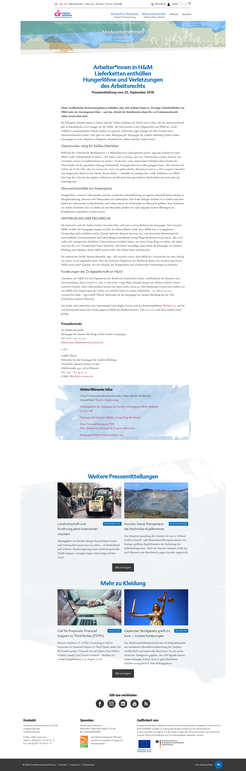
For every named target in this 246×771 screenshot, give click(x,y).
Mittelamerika (76, 4)
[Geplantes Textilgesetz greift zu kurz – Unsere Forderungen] (156, 607)
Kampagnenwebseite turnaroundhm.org (101, 434)
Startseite (58, 23)
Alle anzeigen (123, 567)
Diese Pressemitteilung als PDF (97, 424)
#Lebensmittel (112, 524)
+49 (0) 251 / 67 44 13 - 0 (42, 740)
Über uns (89, 4)
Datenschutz (89, 765)
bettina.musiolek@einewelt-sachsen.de (82, 342)
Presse (109, 4)
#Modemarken (100, 23)
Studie (99, 399)
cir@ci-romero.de (38, 737)
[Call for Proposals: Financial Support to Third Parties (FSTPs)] (89, 607)
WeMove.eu (169, 305)
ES (66, 4)
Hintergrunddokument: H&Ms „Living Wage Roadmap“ (110, 417)
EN (61, 4)
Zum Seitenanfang (203, 765)
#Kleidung (114, 631)
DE (56, 4)
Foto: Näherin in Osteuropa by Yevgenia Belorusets (107, 428)
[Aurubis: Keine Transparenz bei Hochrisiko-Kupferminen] (156, 500)
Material (174, 14)
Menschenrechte (154, 15)
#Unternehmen (87, 23)
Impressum (75, 765)
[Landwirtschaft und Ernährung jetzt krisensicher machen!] (89, 500)
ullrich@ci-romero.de (81, 376)
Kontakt (118, 4)
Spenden (186, 14)
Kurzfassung (112, 399)
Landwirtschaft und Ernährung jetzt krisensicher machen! (78, 529)
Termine (100, 4)
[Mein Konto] (168, 4)
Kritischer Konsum (125, 15)
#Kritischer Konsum (71, 23)
